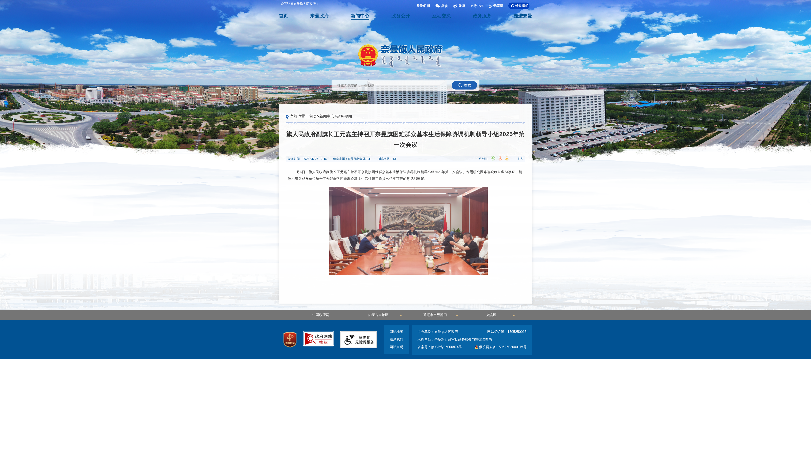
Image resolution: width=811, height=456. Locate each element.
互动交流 (441, 15)
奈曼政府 (319, 15)
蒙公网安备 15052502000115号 (502, 347)
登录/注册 (423, 5)
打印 (520, 158)
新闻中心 (360, 15)
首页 (283, 15)
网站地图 (396, 332)
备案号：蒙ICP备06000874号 (440, 347)
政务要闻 (344, 116)
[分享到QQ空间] (507, 158)
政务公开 (401, 15)
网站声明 (396, 347)
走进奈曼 (523, 15)
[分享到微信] (492, 158)
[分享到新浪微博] (500, 158)
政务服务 (482, 15)
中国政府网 (320, 315)
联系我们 (396, 339)
